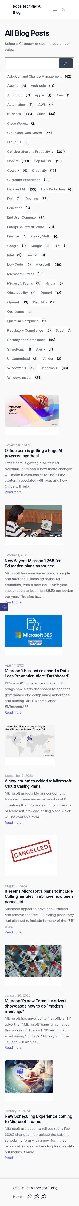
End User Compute (21, 217)
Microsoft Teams (20, 283)
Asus (60, 95)
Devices (31, 199)
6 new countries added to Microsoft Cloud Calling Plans (38, 784)
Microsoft (43, 264)
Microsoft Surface (20, 274)
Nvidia (50, 283)
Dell (10, 199)
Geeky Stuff (40, 236)
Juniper (32, 255)
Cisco (41, 114)
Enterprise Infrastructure (25, 227)
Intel (10, 255)
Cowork (13, 170)
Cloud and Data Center (24, 133)
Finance (13, 236)
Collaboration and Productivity (30, 152)
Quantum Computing (23, 321)
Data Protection (53, 189)
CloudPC (14, 142)
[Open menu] (55, 9)
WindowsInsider (19, 377)
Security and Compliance (26, 340)
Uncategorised (18, 359)
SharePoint (15, 349)
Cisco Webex (17, 123)
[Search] (66, 63)
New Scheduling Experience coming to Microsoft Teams (38, 1119)
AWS (42, 104)
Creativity (39, 170)
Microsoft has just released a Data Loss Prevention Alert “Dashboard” (37, 673)
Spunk (40, 349)
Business (14, 114)
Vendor (47, 359)
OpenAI (46, 293)
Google (13, 246)
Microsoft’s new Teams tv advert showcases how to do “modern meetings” (35, 1006)
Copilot (12, 161)
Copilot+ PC (43, 161)
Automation (16, 104)
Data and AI (16, 189)
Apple (39, 95)
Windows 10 (16, 368)
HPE (57, 246)
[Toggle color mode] (63, 9)
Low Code (15, 264)
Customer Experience (24, 180)
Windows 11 (49, 368)
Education (14, 208)
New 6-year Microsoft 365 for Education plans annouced (33, 563)
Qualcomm (15, 312)
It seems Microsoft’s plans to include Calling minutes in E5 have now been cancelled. (39, 896)
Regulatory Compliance (25, 330)
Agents (12, 86)
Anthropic (38, 86)
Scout (60, 330)
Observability (17, 293)
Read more (13, 492)
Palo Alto (40, 302)
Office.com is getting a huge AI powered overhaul (33, 453)
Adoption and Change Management (34, 76)
